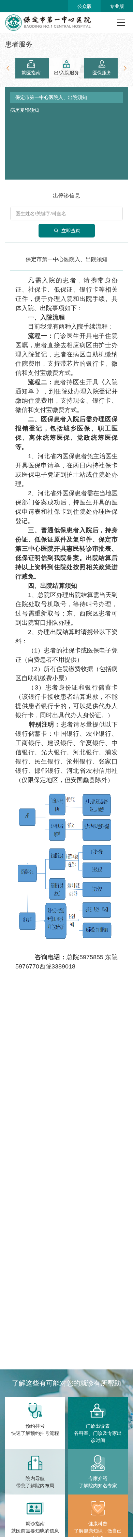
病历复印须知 (24, 110)
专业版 (117, 6)
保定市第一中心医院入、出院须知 (51, 97)
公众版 (84, 6)
